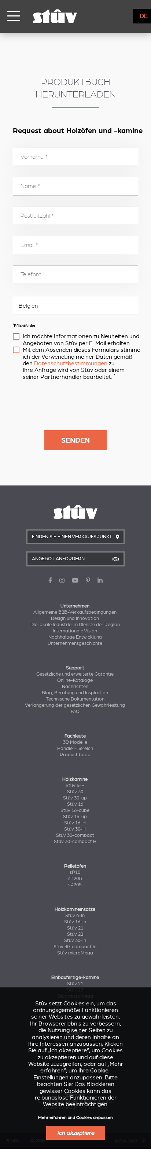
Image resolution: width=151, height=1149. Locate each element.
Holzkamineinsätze (75, 909)
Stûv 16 (75, 804)
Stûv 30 (75, 791)
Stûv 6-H (75, 785)
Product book (75, 754)
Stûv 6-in (75, 915)
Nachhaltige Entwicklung (75, 637)
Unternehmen (74, 606)
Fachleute (75, 736)
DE (144, 16)
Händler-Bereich (75, 748)
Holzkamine (75, 779)
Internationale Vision (75, 630)
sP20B (75, 878)
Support (75, 667)
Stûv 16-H (75, 822)
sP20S (75, 884)
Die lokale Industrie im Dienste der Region (75, 624)
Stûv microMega (75, 953)
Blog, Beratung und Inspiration (75, 692)
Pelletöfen (75, 866)
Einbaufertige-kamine (75, 977)
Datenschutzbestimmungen (70, 363)
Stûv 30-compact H (75, 841)
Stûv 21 (75, 928)
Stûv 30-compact (75, 835)
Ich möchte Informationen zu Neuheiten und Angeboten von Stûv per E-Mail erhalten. (81, 339)
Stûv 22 (75, 934)
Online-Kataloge (75, 680)
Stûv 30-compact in (75, 946)
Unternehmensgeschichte (75, 643)
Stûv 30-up (75, 798)
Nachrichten (75, 686)
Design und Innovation (75, 618)
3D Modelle (75, 742)
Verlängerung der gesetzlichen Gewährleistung (75, 705)
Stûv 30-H (75, 829)
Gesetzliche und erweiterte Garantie (75, 674)
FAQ (75, 711)
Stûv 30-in (75, 940)
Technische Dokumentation (75, 699)
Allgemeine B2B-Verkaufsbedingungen (75, 612)
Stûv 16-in (75, 921)
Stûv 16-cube (74, 810)
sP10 (75, 872)
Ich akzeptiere (75, 1133)
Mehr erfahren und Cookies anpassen (75, 1117)
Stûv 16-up (75, 816)
